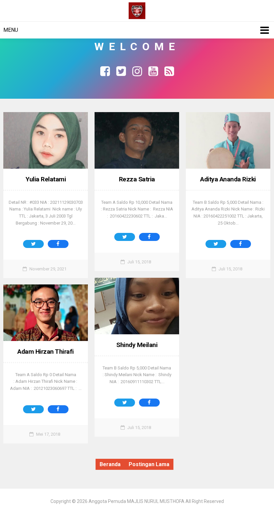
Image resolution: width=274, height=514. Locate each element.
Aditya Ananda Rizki (228, 179)
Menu (10, 30)
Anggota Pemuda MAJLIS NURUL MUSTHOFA (136, 501)
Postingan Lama (149, 464)
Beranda (110, 464)
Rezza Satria (137, 179)
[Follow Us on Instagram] (137, 70)
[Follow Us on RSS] (169, 70)
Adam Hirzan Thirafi (45, 351)
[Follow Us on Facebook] (105, 70)
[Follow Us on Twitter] (121, 70)
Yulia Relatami (45, 179)
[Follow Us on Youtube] (153, 70)
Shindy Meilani (136, 345)
